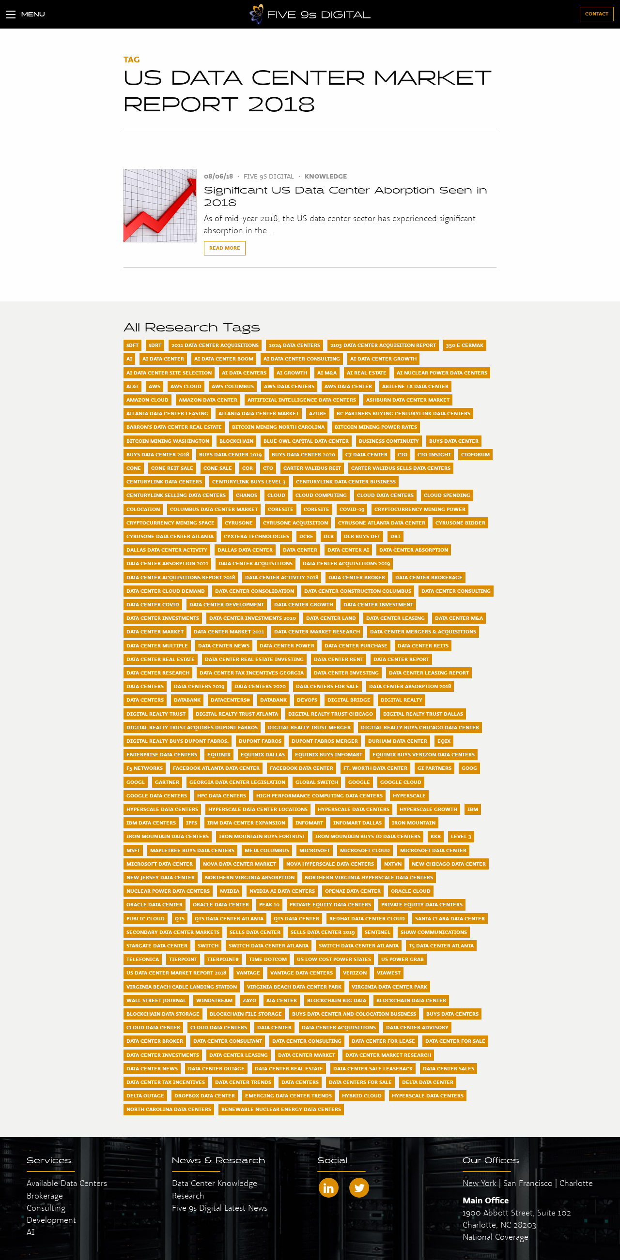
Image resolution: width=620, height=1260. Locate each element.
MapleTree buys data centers (192, 850)
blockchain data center (411, 1000)
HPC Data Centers (221, 795)
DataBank (187, 699)
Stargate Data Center (156, 945)
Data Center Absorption (413, 549)
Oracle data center (221, 904)
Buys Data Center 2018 (157, 454)
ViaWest (389, 972)
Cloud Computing (321, 495)
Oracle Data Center (154, 904)
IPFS (191, 822)
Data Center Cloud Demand (165, 590)
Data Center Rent (338, 659)
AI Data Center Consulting (302, 358)
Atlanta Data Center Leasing (167, 413)
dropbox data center (204, 1095)
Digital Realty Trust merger (309, 727)
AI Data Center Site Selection (169, 372)
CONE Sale (217, 468)
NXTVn (393, 863)
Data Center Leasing (395, 618)
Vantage (248, 972)
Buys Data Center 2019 (230, 454)
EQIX (443, 740)
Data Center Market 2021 (229, 631)
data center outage (216, 1068)
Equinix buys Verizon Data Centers (423, 754)
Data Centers (145, 686)
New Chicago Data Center (449, 863)
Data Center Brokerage (429, 577)
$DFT (132, 345)
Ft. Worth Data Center (375, 768)
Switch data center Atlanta (359, 945)
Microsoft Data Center (433, 850)
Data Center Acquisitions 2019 (346, 563)
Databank (273, 699)
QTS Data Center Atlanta (229, 918)
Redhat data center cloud (367, 918)
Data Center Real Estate (160, 659)
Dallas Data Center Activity (166, 549)
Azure (317, 413)
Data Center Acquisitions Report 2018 (180, 577)
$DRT (155, 345)
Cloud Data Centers (385, 495)
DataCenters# (230, 699)
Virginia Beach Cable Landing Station (181, 986)
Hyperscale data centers (353, 809)
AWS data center (348, 386)
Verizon (355, 972)
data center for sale (455, 1040)
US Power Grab (402, 959)
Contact (596, 13)
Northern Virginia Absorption (249, 877)
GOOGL (135, 782)
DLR (329, 536)
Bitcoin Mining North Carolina (278, 426)
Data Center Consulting (456, 590)
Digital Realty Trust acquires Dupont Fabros (192, 727)
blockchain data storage (163, 1013)
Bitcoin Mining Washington (167, 440)
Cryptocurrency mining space (170, 522)
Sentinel (377, 932)
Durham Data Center (397, 740)
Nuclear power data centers (168, 890)
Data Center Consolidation (254, 590)
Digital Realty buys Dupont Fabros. (177, 740)
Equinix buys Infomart (328, 754)
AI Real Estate (367, 372)
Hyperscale (409, 795)
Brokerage (45, 1195)
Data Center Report (401, 659)
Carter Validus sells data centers (400, 468)
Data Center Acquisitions (255, 563)
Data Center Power (287, 645)
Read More (224, 247)
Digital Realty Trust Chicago (330, 713)
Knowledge (326, 176)
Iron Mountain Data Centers (167, 836)
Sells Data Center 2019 (323, 932)
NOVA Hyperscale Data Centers (330, 863)
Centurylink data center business (346, 481)
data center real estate (289, 1068)
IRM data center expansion (246, 822)
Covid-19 (352, 509)
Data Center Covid (152, 604)
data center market (306, 1054)
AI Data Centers (244, 372)
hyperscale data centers (428, 1095)
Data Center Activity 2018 (281, 577)
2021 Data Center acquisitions (215, 345)
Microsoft (314, 850)
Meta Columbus (267, 850)
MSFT (133, 850)
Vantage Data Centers (301, 972)
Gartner (167, 782)
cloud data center (153, 1027)
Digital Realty (401, 699)
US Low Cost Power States (334, 959)
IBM (472, 809)
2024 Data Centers (294, 345)
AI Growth (292, 372)
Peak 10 (269, 904)
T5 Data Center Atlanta (441, 945)
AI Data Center (163, 358)
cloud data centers (218, 1027)
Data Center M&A (459, 618)
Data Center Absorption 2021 (167, 563)
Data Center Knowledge (214, 1182)
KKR (436, 836)
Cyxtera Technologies (256, 536)
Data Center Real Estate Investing (254, 659)
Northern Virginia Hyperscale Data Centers (369, 877)
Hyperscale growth (428, 809)
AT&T (132, 386)
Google (359, 782)
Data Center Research (157, 672)
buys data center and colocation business (354, 1013)
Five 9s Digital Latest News (219, 1207)
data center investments (162, 1054)
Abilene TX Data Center (415, 386)
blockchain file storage (246, 1013)
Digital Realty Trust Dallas (423, 713)
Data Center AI (348, 549)
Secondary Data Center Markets (172, 932)
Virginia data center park (389, 986)
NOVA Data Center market (239, 863)
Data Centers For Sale (327, 686)
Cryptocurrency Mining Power (419, 509)
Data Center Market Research (317, 631)
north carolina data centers (168, 1109)
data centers (300, 1082)
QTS (180, 918)
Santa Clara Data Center (450, 918)
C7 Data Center (366, 454)
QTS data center (296, 918)
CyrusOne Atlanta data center (381, 522)
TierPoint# (223, 959)
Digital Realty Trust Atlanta (237, 713)
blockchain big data (336, 1000)
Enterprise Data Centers (161, 754)
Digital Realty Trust (156, 713)
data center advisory (417, 1027)
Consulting (46, 1207)
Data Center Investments (162, 618)
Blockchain (236, 440)
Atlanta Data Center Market (258, 413)
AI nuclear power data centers (442, 372)
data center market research (388, 1054)
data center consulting (306, 1040)
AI (129, 358)
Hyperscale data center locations (258, 809)
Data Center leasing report (429, 672)
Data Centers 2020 (260, 686)
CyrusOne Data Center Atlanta (170, 536)
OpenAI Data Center (353, 890)
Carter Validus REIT (312, 468)
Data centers (145, 699)
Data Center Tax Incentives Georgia (252, 672)
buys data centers (452, 1013)
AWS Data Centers (289, 386)
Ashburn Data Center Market (408, 399)
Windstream (214, 1000)
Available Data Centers (67, 1182)
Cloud (276, 495)
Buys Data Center (454, 440)
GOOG (469, 768)
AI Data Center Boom (223, 358)
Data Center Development (226, 604)
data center (274, 1027)
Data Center (300, 549)
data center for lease (383, 1040)
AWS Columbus (233, 386)
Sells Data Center (255, 932)
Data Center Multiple (157, 645)
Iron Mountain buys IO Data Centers (367, 836)
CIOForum (475, 454)
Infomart (309, 822)
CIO (402, 454)
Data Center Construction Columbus (357, 590)
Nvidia (229, 890)
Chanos (246, 495)
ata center (281, 1000)
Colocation (143, 509)
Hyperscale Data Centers (162, 809)
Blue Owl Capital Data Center (306, 440)
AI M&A (327, 372)
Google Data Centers (156, 795)
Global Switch (316, 782)
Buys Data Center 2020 (303, 454)
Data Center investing (346, 672)
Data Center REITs (423, 645)
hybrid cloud (362, 1095)
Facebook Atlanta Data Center (216, 768)
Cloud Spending (447, 495)
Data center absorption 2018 (410, 686)
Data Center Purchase (356, 645)
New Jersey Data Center (160, 877)
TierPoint (183, 959)
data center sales (448, 1068)
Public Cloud (145, 918)
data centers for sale (360, 1082)
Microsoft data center (159, 863)
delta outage (145, 1095)
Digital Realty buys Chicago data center (420, 727)
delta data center (427, 1082)
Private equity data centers (422, 904)
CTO (268, 468)
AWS (154, 386)
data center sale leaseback (373, 1068)
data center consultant (227, 1040)
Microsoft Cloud (365, 850)
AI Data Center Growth (383, 358)
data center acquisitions (339, 1027)
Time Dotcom (268, 959)
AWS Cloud (186, 386)
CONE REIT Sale (172, 468)
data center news (152, 1068)
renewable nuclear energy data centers (281, 1109)
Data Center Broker (356, 577)
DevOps (307, 699)
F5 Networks (144, 768)
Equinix (219, 754)
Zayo (249, 1000)
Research (188, 1195)
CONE (133, 468)
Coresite (316, 509)
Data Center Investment (378, 604)
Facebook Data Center (301, 768)
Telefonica (142, 959)
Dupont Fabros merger (325, 740)
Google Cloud (400, 782)
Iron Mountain (413, 822)
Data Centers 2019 (199, 686)
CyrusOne (239, 522)
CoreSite (281, 509)
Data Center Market (155, 631)
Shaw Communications (434, 932)
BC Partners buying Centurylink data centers (403, 413)
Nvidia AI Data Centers (282, 890)
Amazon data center (208, 399)
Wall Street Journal (156, 1000)
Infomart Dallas (357, 822)
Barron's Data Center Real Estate (174, 426)
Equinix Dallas (263, 754)
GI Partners (434, 768)
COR (247, 468)
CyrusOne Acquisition (295, 522)
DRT (395, 536)
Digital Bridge (349, 699)
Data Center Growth (303, 604)
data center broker (154, 1040)
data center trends (243, 1082)
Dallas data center (245, 549)
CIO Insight (434, 454)
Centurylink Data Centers (164, 481)
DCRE (306, 536)
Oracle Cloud (411, 890)
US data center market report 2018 (176, 972)
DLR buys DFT (362, 536)
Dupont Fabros (260, 740)
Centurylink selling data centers (176, 495)
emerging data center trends (288, 1095)
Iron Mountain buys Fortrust (262, 836)
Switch (208, 945)
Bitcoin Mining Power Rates (376, 426)
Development (51, 1219)
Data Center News (223, 645)
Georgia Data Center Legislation (237, 782)
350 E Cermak (464, 345)
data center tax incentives (165, 1082)
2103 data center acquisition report (383, 345)
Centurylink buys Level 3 (249, 481)
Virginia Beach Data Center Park (294, 986)
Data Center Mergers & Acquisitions (423, 631)
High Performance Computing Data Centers (319, 795)
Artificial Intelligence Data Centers (302, 399)
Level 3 (461, 836)
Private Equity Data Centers (330, 904)
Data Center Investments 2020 (252, 618)
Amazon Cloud (147, 399)
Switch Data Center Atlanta (269, 945)
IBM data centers (151, 822)
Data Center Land (331, 618)
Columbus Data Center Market (214, 509)
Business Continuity (389, 440)
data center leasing (238, 1054)
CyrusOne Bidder (460, 522)
